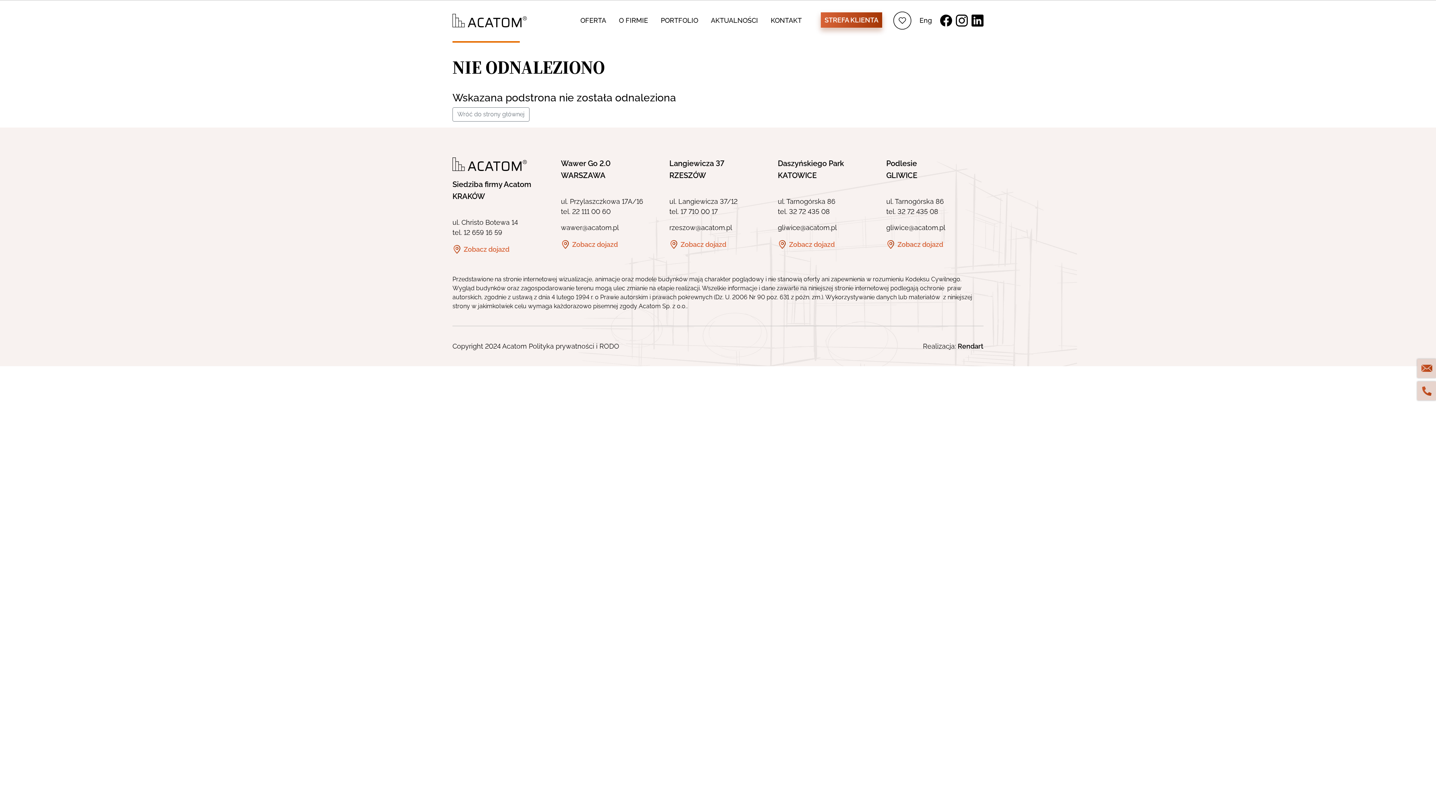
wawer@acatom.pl (590, 228)
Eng (926, 20)
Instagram (962, 21)
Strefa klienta (851, 20)
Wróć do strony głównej (491, 114)
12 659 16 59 (483, 232)
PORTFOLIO (679, 20)
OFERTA (593, 20)
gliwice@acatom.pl (807, 228)
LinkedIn (978, 21)
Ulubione (902, 21)
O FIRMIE (633, 20)
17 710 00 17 (699, 211)
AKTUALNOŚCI (734, 20)
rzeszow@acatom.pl (700, 228)
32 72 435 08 (809, 211)
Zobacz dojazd (486, 249)
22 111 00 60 (591, 211)
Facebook (946, 21)
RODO (609, 346)
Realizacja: (953, 346)
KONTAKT (786, 20)
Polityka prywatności (561, 346)
